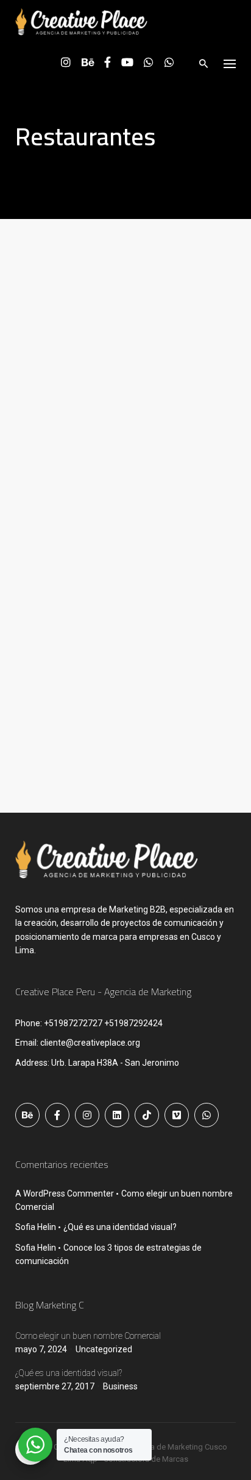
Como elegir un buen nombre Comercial (88, 1336)
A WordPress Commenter (64, 1193)
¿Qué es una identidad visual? (120, 1227)
